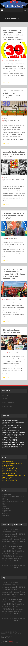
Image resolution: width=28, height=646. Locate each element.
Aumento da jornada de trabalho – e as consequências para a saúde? (12, 94)
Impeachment (10, 548)
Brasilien (11, 60)
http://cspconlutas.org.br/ (9, 468)
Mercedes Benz (8, 555)
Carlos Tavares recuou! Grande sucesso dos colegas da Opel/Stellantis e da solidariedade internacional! (13, 274)
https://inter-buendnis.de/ (10, 480)
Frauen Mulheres (15, 179)
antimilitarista (13, 534)
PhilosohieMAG (6, 510)
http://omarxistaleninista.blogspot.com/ (14, 475)
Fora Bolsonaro (9, 545)
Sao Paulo (5, 561)
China (15, 536)
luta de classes (14, 550)
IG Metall (5, 500)
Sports (15, 60)
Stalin (11, 565)
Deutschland (13, 120)
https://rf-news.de (7, 461)
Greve (19, 546)
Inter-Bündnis (6, 501)
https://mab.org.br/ (8, 477)
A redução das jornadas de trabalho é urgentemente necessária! (13, 154)
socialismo (14, 560)
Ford (14, 546)
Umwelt (18, 120)
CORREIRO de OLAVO (14, 5)
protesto (20, 558)
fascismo (9, 544)
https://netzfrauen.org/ (9, 479)
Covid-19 (4, 541)
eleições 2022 (15, 541)
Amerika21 (5, 507)
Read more (5, 82)
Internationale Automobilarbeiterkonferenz (10, 495)
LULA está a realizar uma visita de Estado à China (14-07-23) (13, 215)
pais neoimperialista (9, 558)
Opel (3, 558)
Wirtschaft (20, 60)
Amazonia (14, 531)
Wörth (22, 568)
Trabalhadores (9, 568)
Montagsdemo (6, 508)
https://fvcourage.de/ (8, 474)
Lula (4, 550)
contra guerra (13, 539)
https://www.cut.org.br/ (9, 467)
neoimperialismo (19, 556)
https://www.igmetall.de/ (9, 472)
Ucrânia (16, 567)
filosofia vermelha (7, 465)
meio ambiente (13, 553)
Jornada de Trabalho (17, 548)
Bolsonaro (20, 533)
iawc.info (4, 548)
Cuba (8, 541)
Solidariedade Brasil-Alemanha (8, 563)
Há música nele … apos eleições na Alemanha (12, 331)
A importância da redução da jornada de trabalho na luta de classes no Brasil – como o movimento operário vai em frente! (13, 35)
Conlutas (5, 513)
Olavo (5, 60)
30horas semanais (14, 529)
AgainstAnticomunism (6, 531)
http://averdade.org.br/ (9, 470)
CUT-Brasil (5, 512)
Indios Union (6, 515)
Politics (22, 179)
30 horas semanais (6, 529)
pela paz (16, 558)
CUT (10, 541)
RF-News (5, 505)
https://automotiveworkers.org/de (12, 463)
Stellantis (15, 565)
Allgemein (6, 120)
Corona (22, 539)
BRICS (11, 536)
